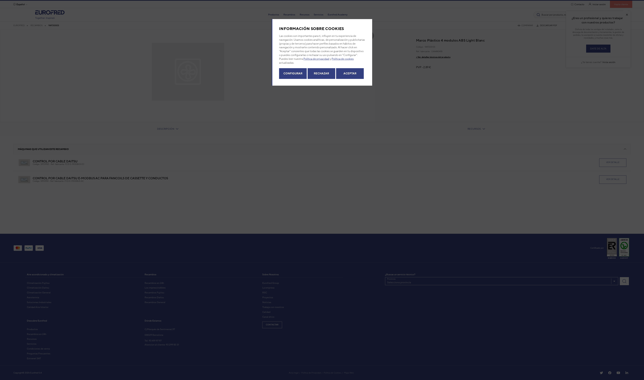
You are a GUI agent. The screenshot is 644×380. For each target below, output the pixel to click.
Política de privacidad (316, 58)
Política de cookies (343, 58)
